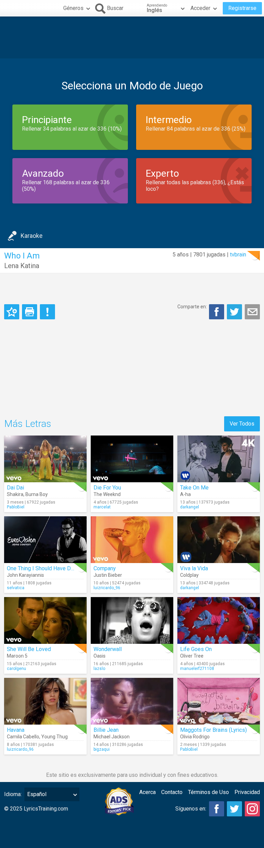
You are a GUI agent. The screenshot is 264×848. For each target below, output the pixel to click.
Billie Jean (106, 730)
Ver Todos (242, 423)
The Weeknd (107, 494)
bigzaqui (102, 749)
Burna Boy (36, 494)
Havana (15, 730)
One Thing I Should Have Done (43, 568)
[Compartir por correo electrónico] (252, 311)
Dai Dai (15, 487)
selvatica (15, 587)
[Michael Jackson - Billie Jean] (132, 701)
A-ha (185, 494)
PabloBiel (15, 507)
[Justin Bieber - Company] (132, 539)
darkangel (189, 507)
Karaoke (32, 235)
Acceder (200, 8)
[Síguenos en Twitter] (234, 808)
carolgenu (16, 668)
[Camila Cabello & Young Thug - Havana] (45, 701)
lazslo (99, 668)
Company (105, 568)
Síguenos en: (190, 808)
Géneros (73, 8)
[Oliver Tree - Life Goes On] (218, 620)
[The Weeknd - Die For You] (132, 459)
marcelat (102, 507)
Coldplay (189, 575)
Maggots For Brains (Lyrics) (213, 730)
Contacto (172, 792)
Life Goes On (196, 649)
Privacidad (247, 792)
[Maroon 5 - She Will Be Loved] (45, 620)
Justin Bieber (108, 575)
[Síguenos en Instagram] (252, 808)
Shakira (15, 494)
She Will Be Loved (29, 649)
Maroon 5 (17, 656)
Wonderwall (108, 649)
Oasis (100, 656)
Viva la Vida (194, 568)
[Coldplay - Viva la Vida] (218, 539)
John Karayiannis (25, 575)
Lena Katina (21, 266)
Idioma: (13, 794)
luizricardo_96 (107, 587)
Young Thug (54, 736)
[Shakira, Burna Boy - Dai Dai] (45, 459)
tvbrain (238, 254)
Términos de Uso (208, 792)
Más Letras (27, 423)
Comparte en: (192, 306)
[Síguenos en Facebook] (216, 808)
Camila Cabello (23, 736)
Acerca (147, 792)
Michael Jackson (112, 736)
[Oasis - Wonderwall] (132, 620)
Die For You (107, 487)
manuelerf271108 (197, 668)
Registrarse (242, 8)
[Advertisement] (132, 37)
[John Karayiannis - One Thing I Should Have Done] (45, 539)
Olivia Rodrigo (195, 736)
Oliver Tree (192, 656)
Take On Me (194, 487)
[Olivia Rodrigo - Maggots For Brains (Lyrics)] (218, 701)
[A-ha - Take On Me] (218, 459)
